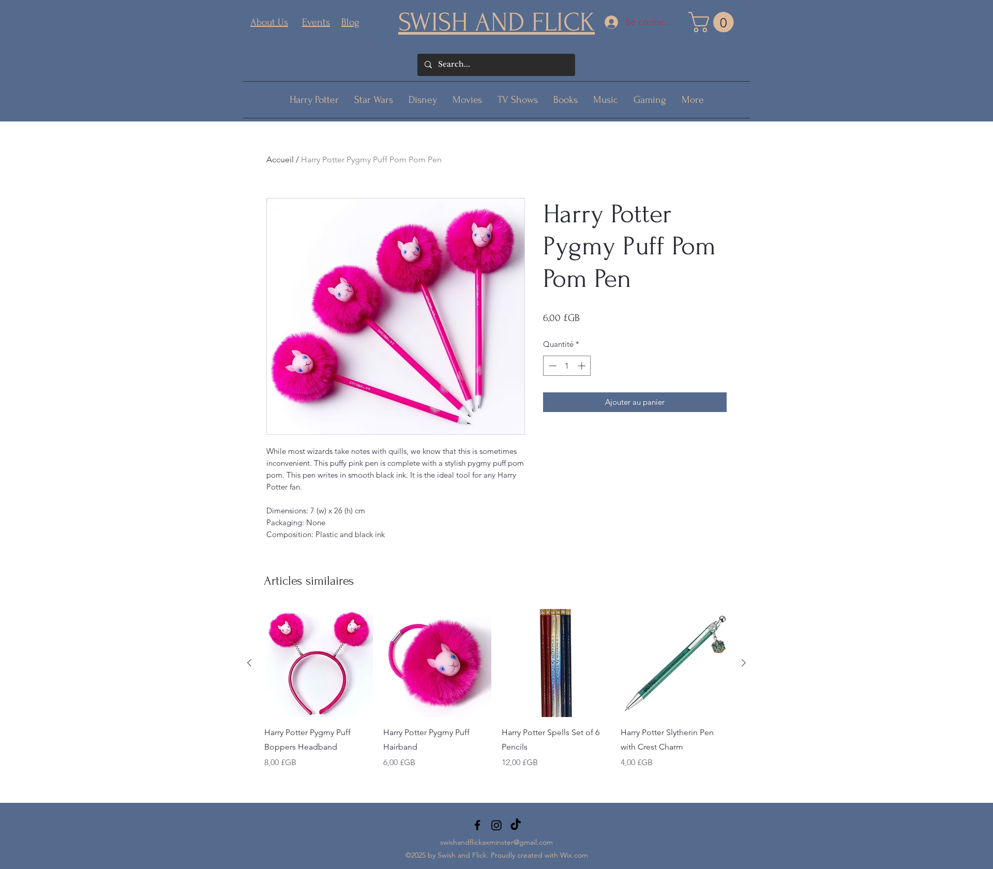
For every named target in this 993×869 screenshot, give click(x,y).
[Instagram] (496, 825)
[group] (496, 696)
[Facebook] (477, 825)
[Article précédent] (249, 663)
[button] (713, 22)
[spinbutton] (567, 365)
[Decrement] (552, 365)
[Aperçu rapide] (318, 663)
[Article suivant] (744, 663)
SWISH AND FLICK (496, 22)
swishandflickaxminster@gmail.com (496, 842)
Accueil (280, 159)
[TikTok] (515, 825)
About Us (269, 22)
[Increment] (583, 365)
